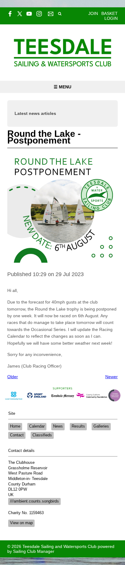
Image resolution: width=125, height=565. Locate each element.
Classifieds (42, 435)
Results (78, 426)
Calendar (37, 426)
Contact (17, 435)
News (58, 426)
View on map (21, 523)
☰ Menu (62, 86)
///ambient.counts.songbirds (34, 501)
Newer (111, 376)
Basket (109, 13)
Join (93, 13)
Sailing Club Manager (33, 551)
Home (15, 426)
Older (12, 376)
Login (111, 18)
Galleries (101, 426)
